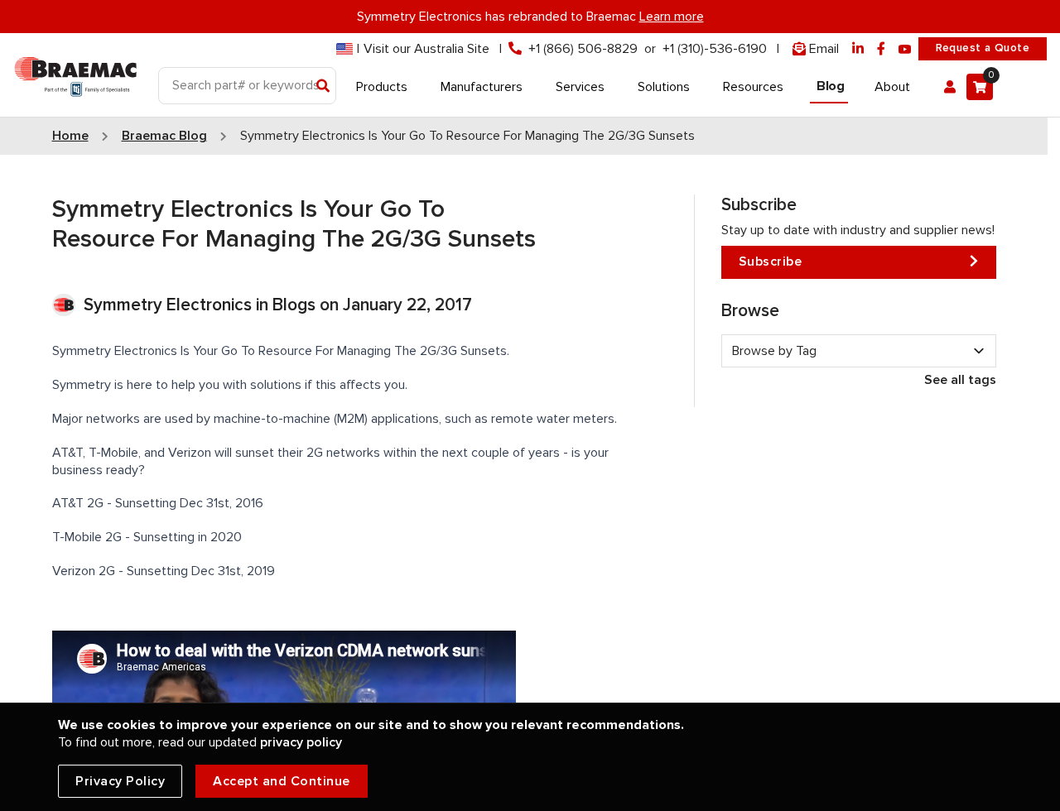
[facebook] (881, 49)
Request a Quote (982, 48)
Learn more (671, 16)
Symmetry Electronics (170, 305)
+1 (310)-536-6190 (714, 49)
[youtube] (905, 49)
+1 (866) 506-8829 (583, 49)
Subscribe (770, 261)
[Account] (950, 87)
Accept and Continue (281, 781)
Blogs (294, 305)
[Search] (323, 86)
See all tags (960, 379)
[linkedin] (858, 49)
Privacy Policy (120, 781)
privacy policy (301, 742)
